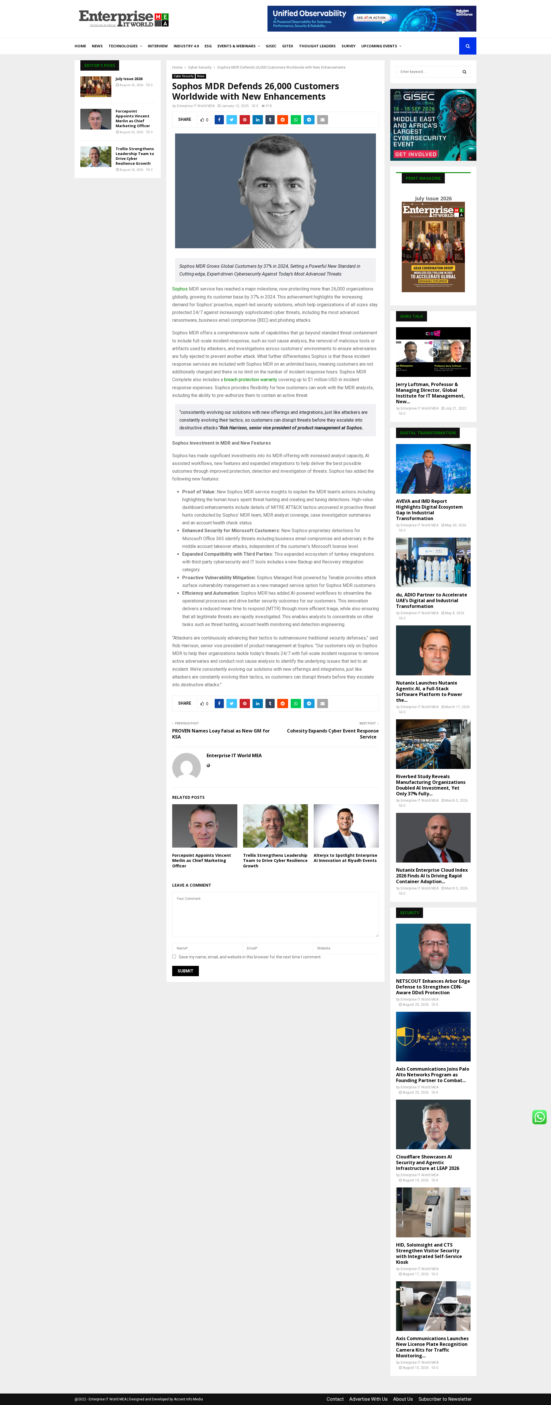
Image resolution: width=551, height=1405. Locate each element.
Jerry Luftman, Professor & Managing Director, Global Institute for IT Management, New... (430, 393)
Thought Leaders (317, 46)
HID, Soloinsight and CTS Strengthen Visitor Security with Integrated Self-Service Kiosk (429, 1253)
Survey (349, 46)
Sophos (180, 289)
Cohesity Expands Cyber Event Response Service (333, 734)
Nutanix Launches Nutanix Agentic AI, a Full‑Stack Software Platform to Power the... (429, 691)
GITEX (287, 46)
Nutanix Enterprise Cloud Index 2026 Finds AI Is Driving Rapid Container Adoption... (432, 876)
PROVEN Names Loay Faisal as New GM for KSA (221, 734)
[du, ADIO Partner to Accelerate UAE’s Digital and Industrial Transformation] (433, 562)
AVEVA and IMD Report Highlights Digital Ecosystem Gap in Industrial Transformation (429, 510)
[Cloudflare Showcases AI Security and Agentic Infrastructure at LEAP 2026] (433, 1124)
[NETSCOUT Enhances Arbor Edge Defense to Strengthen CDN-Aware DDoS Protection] (433, 948)
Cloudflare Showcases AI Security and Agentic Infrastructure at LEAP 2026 (427, 1162)
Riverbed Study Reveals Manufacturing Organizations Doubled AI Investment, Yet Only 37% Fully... (430, 785)
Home (80, 46)
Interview (158, 46)
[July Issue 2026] (95, 86)
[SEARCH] (464, 71)
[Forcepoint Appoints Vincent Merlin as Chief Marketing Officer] (95, 119)
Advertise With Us (368, 1399)
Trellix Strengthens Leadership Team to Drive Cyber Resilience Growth (275, 860)
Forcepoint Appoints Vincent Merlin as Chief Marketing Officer (201, 860)
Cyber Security (183, 76)
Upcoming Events (379, 46)
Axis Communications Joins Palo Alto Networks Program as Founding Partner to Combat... (432, 1075)
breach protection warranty (250, 379)
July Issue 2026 (129, 78)
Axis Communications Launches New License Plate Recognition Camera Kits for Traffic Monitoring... (432, 1347)
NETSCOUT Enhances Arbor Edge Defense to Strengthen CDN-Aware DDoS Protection (433, 987)
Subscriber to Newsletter (445, 1399)
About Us (403, 1399)
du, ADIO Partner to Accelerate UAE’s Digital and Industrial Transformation (431, 600)
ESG (208, 46)
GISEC (271, 46)
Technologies (123, 46)
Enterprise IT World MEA (196, 106)
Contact (335, 1399)
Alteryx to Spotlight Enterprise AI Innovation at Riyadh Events (345, 857)
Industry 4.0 (186, 46)
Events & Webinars (237, 46)
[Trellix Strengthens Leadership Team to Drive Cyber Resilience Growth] (95, 156)
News (97, 46)
